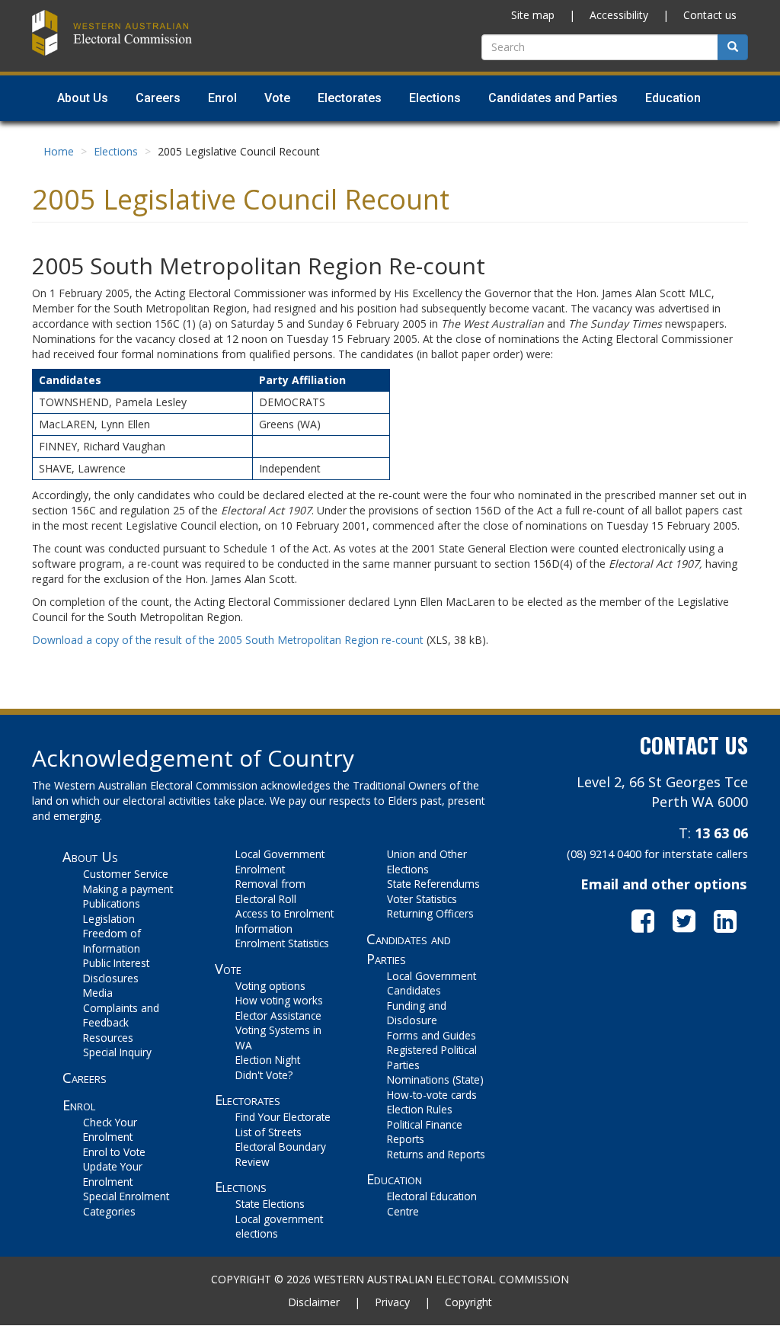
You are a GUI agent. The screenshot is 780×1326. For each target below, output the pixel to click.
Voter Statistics (422, 899)
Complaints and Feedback (121, 1015)
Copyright (468, 1302)
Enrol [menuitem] (222, 98)
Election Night (267, 1059)
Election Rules (419, 1109)
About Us (90, 856)
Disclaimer (314, 1302)
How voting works (279, 1000)
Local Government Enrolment (279, 861)
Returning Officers (430, 913)
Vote (228, 968)
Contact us (710, 15)
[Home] (112, 31)
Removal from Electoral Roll (270, 891)
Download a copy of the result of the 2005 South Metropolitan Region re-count (228, 640)
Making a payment (128, 889)
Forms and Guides (431, 1035)
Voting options (270, 985)
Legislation (109, 918)
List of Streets (268, 1132)
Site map (533, 15)
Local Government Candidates (431, 983)
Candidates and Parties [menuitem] (553, 98)
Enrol (78, 1105)
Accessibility (619, 15)
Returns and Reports (436, 1154)
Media (98, 992)
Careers (84, 1077)
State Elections (270, 1203)
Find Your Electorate (283, 1117)
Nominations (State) (435, 1079)
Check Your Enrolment (110, 1130)
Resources (108, 1037)
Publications (111, 903)
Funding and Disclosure (416, 1013)
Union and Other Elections (427, 861)
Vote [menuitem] (277, 98)
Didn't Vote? (263, 1075)
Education (394, 1179)
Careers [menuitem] (158, 98)
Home (58, 151)
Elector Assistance (278, 1015)
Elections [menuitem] (435, 98)
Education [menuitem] (673, 98)
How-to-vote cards (432, 1094)
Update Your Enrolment (112, 1174)
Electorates (247, 1100)
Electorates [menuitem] (350, 98)
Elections (116, 151)
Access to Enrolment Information (284, 921)
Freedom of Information (112, 941)
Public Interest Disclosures (116, 970)
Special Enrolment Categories (126, 1204)
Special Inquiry (117, 1052)
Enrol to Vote (114, 1152)
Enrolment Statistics (282, 943)
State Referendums (433, 883)
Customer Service (125, 873)
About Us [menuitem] (82, 98)
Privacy (392, 1302)
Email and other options (663, 884)
